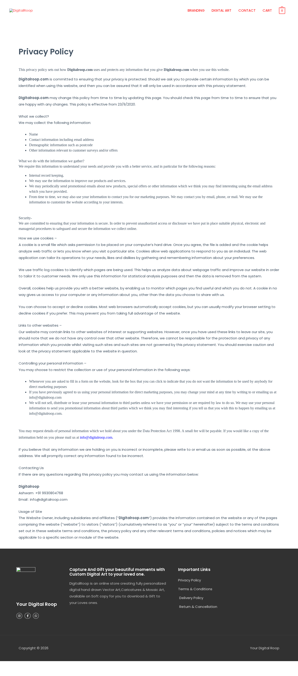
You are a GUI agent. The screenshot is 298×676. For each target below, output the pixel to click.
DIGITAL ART (221, 10)
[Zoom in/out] (9, 666)
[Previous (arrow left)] (9, 673)
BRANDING (196, 10)
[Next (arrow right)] (29, 673)
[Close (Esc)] (68, 666)
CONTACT (247, 10)
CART (267, 10)
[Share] (48, 666)
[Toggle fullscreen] (29, 666)
